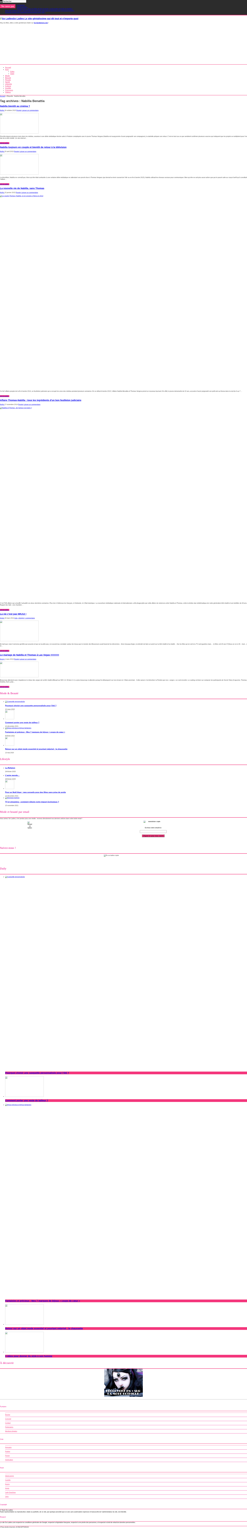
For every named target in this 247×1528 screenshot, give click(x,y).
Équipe (7, 1415)
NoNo (2, 110)
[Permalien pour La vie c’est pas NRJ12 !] (19, 641)
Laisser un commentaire (30, 110)
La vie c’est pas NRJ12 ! (13, 614)
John (7, 1497)
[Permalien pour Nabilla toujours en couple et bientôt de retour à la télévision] (19, 174)
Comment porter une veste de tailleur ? (22, 722)
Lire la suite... (4, 143)
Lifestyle (8, 84)
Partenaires (9, 1427)
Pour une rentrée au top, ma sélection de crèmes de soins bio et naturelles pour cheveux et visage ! (39, 10)
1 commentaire (29, 618)
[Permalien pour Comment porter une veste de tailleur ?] (9, 719)
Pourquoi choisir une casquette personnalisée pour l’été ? (25, 12)
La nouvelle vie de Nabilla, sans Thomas (22, 188)
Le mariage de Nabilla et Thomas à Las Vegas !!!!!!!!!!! (29, 655)
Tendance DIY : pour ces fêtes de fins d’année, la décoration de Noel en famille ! (45, 9)
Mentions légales (11, 1431)
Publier (7, 1451)
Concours (9, 90)
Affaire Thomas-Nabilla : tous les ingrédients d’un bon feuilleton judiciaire (40, 400)
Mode (7, 76)
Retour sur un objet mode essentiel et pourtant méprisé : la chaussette (36, 749)
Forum (7, 1456)
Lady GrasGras (10, 1492)
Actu (7, 69)
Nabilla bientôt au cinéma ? (15, 106)
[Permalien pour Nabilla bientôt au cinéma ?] (19, 133)
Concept (8, 1419)
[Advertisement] (123, 45)
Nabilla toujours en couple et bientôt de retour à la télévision (33, 147)
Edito (12, 72)
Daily (12, 74)
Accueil (8, 67)
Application (9, 1460)
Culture (8, 86)
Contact (8, 1423)
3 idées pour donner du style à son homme (28, 1356)
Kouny (2, 659)
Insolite (8, 88)
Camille (8, 1480)
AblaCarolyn (9, 1476)
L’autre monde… (22, 7)
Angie (2, 618)
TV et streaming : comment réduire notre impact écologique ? (32, 802)
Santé (7, 82)
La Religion (21, 5)
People (8, 80)
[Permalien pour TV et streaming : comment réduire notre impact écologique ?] (12, 798)
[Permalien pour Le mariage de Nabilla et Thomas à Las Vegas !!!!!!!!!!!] (19, 677)
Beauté (8, 78)
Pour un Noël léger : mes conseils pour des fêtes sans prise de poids (35, 792)
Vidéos (8, 92)
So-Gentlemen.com (41, 23)
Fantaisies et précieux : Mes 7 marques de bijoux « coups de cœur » (35, 732)
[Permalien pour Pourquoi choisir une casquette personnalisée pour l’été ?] (15, 701)
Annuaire (8, 1447)
